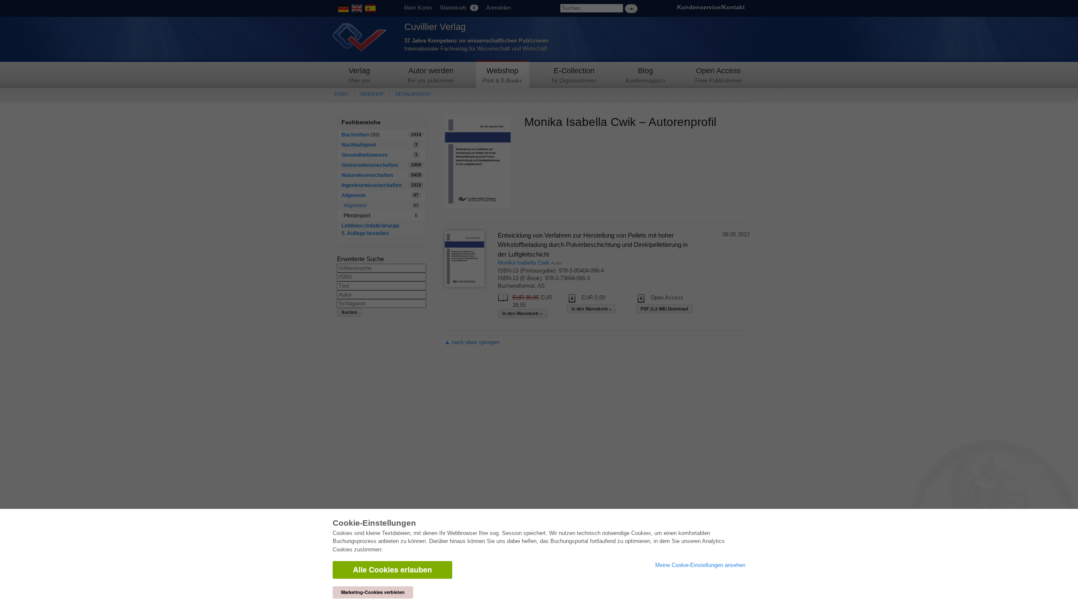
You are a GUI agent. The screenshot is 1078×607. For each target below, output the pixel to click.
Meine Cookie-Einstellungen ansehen (700, 565)
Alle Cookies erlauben (392, 569)
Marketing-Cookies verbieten (373, 592)
